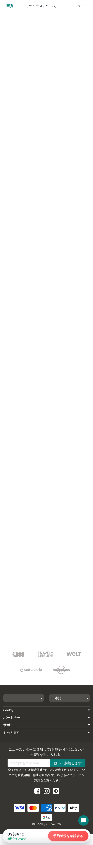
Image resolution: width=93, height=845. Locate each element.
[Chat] (83, 820)
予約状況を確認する (68, 836)
